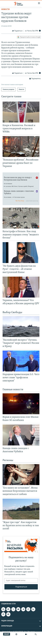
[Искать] (35, 634)
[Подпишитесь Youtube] (18, 609)
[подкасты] (16, 634)
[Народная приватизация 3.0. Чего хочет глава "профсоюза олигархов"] (21, 361)
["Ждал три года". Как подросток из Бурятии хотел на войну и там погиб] (21, 509)
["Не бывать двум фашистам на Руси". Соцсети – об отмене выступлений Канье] (21, 252)
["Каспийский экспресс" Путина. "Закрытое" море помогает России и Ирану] (21, 326)
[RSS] (33, 609)
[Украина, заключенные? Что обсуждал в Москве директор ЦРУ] (21, 287)
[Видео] (26, 634)
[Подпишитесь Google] (3, 609)
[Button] (17, 30)
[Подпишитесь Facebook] (8, 609)
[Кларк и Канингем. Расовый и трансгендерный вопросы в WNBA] (21, 112)
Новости (5, 9)
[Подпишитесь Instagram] (28, 609)
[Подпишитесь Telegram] (23, 609)
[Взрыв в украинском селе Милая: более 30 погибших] (21, 403)
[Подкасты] (3, 614)
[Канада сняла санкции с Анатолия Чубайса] (21, 435)
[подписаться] (8, 614)
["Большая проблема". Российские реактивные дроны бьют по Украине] (21, 146)
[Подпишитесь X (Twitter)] (13, 609)
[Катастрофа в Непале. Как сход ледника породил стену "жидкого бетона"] (21, 218)
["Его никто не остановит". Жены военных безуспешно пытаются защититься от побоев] (21, 474)
